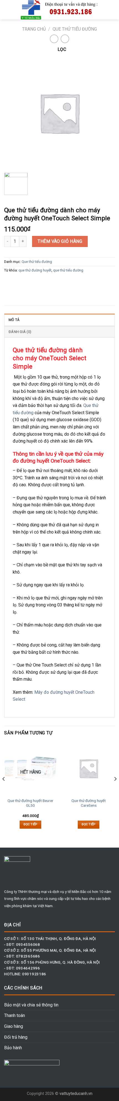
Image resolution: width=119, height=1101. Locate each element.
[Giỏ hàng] (112, 10)
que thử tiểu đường (68, 270)
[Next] (115, 790)
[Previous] (4, 790)
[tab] (59, 319)
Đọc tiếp (30, 824)
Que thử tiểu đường (75, 29)
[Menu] (7, 9)
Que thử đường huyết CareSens (88, 803)
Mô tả (14, 320)
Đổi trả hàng (15, 1037)
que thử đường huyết (35, 270)
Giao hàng (13, 1026)
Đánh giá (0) (20, 332)
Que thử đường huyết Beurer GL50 (30, 803)
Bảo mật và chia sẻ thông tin (31, 1005)
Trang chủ (34, 29)
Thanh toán (14, 1015)
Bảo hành (13, 1047)
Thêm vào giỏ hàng (60, 241)
